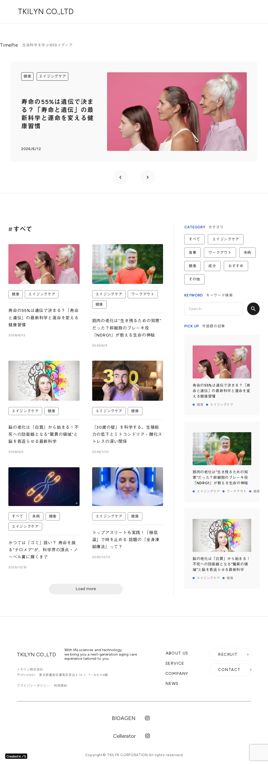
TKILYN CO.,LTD (46, 11)
